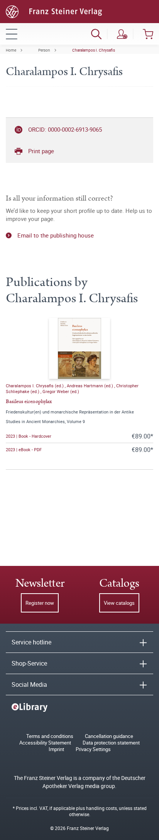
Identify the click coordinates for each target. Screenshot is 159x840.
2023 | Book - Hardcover (28, 436)
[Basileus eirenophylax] (79, 348)
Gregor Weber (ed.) (60, 391)
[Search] (96, 34)
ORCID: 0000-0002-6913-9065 (65, 129)
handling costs (101, 808)
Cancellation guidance (109, 736)
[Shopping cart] (148, 34)
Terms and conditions (49, 736)
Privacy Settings (93, 749)
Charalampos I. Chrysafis (93, 50)
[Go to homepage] (54, 11)
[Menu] (11, 34)
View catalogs (119, 602)
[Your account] (122, 34)
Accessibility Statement (45, 743)
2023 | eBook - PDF (24, 449)
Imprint (56, 749)
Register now (39, 602)
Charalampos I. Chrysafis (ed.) (35, 385)
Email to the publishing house (55, 235)
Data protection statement (111, 743)
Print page (41, 151)
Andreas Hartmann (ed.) (90, 385)
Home (11, 50)
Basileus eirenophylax (29, 401)
